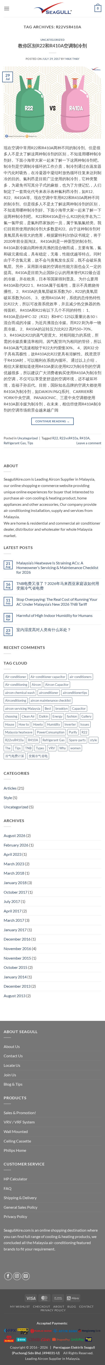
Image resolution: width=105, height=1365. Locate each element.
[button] (7, 8)
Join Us (10, 1074)
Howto (38, 724)
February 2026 (16, 845)
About (58, 1306)
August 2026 (14, 835)
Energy (57, 716)
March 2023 (14, 863)
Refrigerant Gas (15, 443)
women (75, 748)
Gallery (86, 716)
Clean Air (28, 716)
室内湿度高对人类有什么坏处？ (43, 629)
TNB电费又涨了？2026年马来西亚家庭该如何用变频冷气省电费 (57, 585)
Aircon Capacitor (57, 685)
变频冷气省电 (38, 756)
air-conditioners (81, 677)
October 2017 (15, 892)
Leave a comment (88, 443)
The (7, 748)
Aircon (36, 685)
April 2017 (12, 911)
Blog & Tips (13, 1084)
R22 (55, 438)
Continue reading (52, 421)
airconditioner (48, 693)
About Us (12, 1046)
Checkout (41, 1306)
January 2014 (15, 976)
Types (40, 748)
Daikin (43, 716)
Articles (10, 788)
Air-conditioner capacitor (48, 677)
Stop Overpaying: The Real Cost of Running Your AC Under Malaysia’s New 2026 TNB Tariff (56, 601)
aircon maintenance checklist (51, 700)
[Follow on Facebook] (8, 1276)
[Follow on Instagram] (17, 1276)
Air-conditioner (15, 677)
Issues (84, 724)
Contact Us (13, 1055)
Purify (73, 732)
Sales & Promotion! (20, 1112)
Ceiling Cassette (17, 1141)
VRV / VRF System (19, 1122)
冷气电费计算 (14, 756)
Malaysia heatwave (18, 732)
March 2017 (14, 920)
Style (8, 797)
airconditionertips (75, 693)
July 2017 (12, 901)
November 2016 (17, 948)
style (93, 740)
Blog (71, 1306)
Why (62, 748)
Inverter (70, 724)
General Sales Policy (20, 1207)
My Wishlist (20, 1306)
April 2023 (12, 854)
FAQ (7, 1188)
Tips (30, 443)
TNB (28, 748)
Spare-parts (77, 740)
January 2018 (15, 882)
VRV (52, 748)
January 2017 (15, 929)
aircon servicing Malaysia (22, 708)
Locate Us (12, 1065)
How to (24, 724)
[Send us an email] (26, 1276)
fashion (72, 716)
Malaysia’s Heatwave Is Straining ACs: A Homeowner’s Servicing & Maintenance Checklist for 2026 (57, 567)
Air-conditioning (16, 685)
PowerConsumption (50, 732)
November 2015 (17, 958)
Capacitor (79, 708)
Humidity (53, 724)
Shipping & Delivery (20, 1197)
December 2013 (17, 986)
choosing (11, 716)
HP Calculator (15, 1178)
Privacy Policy (15, 1216)
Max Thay (72, 58)
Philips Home (15, 1150)
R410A (85, 438)
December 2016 (17, 939)
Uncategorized (52, 39)
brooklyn (61, 708)
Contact (86, 1306)
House (9, 724)
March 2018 (14, 873)
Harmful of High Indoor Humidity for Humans (54, 615)
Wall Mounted (16, 1131)
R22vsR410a (69, 438)
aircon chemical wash (20, 693)
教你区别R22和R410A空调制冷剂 (52, 45)
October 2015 (15, 967)
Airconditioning (15, 700)
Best (48, 708)
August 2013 (14, 995)
